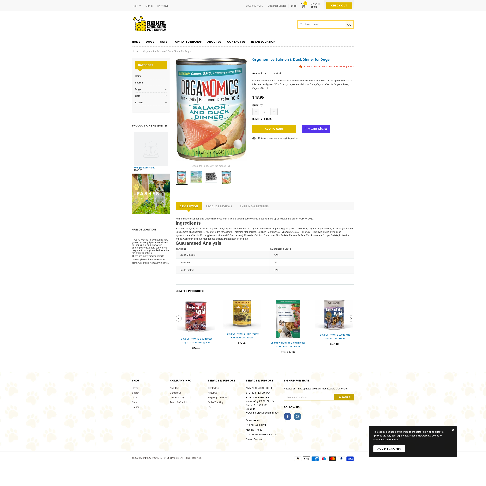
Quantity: (257, 105)
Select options (288, 363)
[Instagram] (297, 416)
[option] (211, 109)
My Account (163, 6)
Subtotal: (257, 119)
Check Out (339, 5)
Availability (259, 73)
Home (135, 51)
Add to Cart (274, 129)
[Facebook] (287, 416)
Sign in (149, 6)
